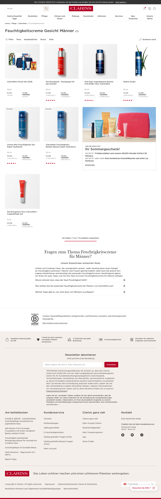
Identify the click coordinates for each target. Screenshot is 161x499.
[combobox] (138, 484)
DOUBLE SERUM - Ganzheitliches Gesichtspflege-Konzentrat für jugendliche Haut (20, 421)
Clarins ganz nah (90, 419)
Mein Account (50, 449)
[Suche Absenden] (46, 8)
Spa (84, 437)
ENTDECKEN (90, 165)
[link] (119, 138)
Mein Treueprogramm (93, 432)
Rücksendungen (51, 423)
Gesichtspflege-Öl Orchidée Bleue (20, 448)
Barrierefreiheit (71, 489)
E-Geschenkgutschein (54, 432)
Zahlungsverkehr (51, 428)
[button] (80, 280)
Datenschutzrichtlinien (56, 391)
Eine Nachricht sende (131, 419)
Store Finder (88, 441)
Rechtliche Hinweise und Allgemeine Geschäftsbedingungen (33, 489)
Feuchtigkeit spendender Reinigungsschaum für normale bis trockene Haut (21, 440)
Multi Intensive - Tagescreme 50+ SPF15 (20, 453)
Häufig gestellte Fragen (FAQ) (58, 437)
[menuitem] (144, 8)
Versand (47, 419)
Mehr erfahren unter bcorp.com (55, 323)
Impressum (50, 484)
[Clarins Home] (81, 9)
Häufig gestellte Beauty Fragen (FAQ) (58, 442)
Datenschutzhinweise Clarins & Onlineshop (77, 484)
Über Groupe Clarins (92, 423)
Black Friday (11, 459)
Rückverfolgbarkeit (91, 428)
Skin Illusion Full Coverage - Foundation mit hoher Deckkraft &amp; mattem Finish (20, 431)
